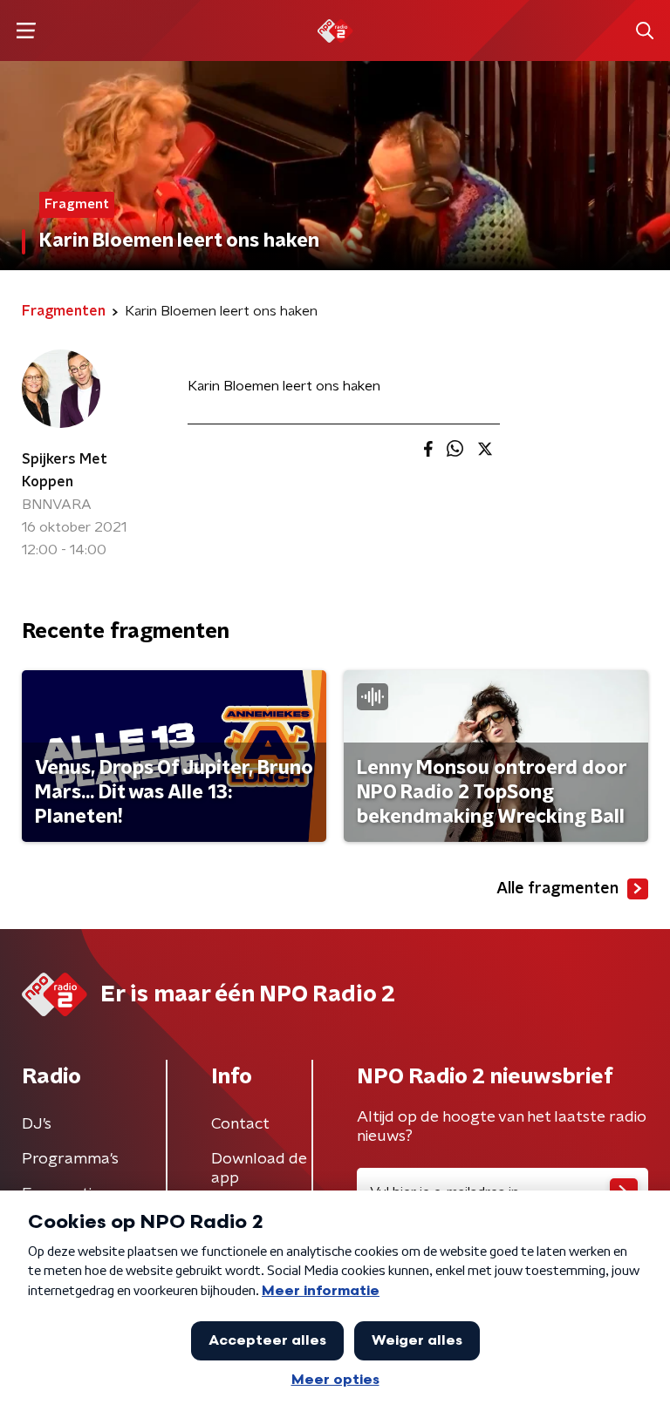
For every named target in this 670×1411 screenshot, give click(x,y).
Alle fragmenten (557, 889)
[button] (26, 31)
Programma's (70, 1159)
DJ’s (36, 1124)
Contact (240, 1124)
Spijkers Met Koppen (64, 470)
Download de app (259, 1168)
